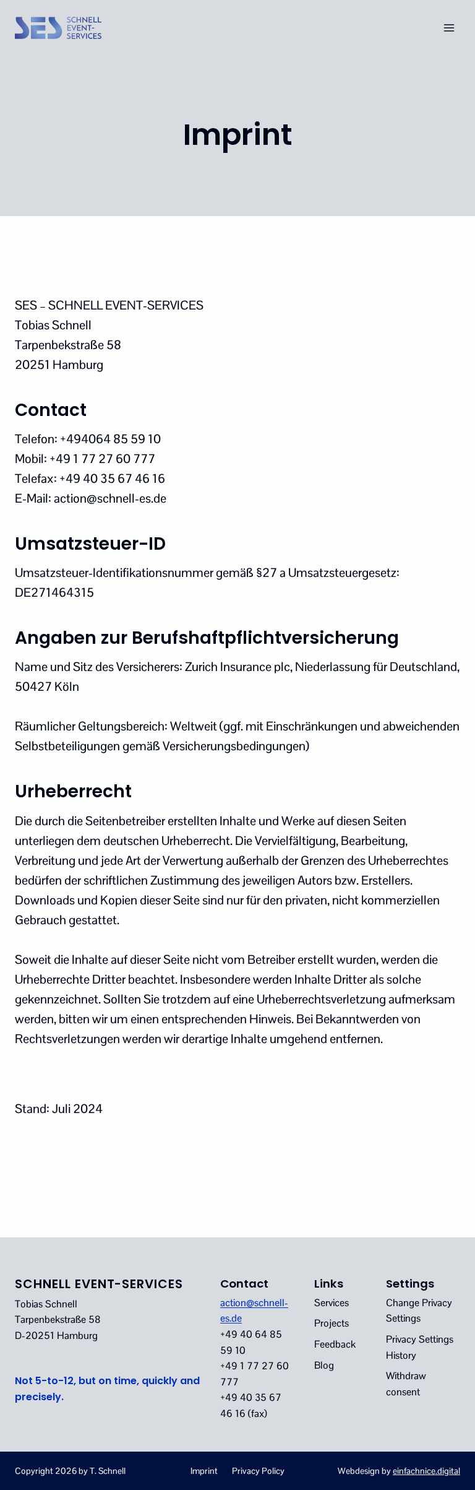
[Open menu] (448, 27)
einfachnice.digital (426, 1470)
